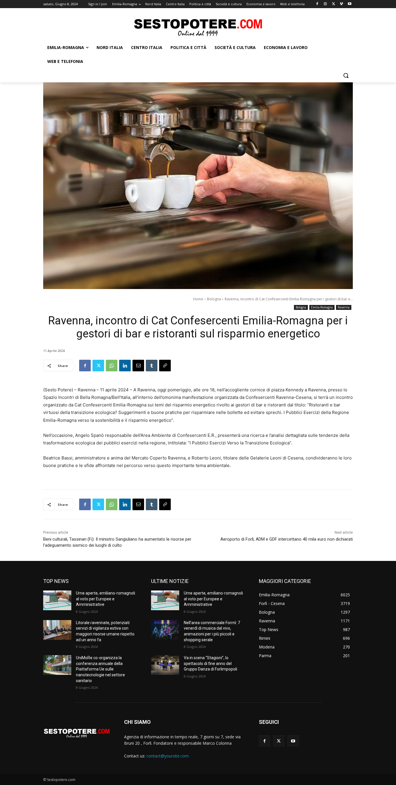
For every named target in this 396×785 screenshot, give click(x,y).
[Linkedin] (125, 365)
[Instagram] (325, 4)
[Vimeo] (341, 4)
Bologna (214, 299)
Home (198, 299)
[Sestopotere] (198, 27)
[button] (346, 75)
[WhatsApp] (111, 365)
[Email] (138, 365)
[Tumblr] (151, 365)
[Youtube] (349, 4)
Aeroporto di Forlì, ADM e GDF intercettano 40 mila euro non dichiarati (286, 539)
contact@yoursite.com (167, 756)
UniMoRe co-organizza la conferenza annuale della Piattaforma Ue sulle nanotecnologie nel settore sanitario (100, 669)
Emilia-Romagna (322, 307)
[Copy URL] (165, 365)
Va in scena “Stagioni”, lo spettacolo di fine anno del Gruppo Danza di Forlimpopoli (210, 663)
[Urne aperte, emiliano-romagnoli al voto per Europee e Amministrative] (57, 600)
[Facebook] (317, 4)
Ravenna (344, 307)
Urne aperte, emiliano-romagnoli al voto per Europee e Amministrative (105, 599)
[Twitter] (333, 4)
